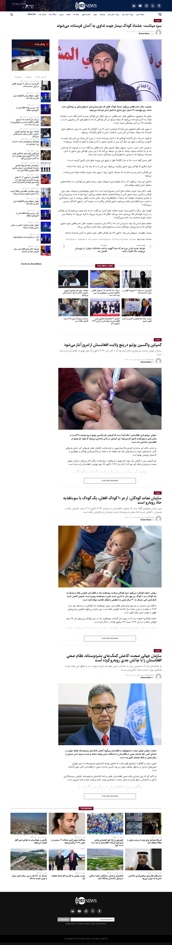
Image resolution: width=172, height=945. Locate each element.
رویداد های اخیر (127, 14)
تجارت (68, 14)
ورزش (61, 14)
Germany (81, 240)
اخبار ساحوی (86, 14)
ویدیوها (102, 14)
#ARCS (132, 240)
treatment (70, 240)
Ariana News (144, 33)
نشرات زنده (42, 14)
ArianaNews (104, 240)
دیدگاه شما (52, 14)
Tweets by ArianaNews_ (30, 264)
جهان (95, 14)
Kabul (31, 5)
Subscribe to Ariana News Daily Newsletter (86, 924)
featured (92, 240)
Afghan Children (119, 240)
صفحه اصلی (140, 14)
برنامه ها (76, 14)
